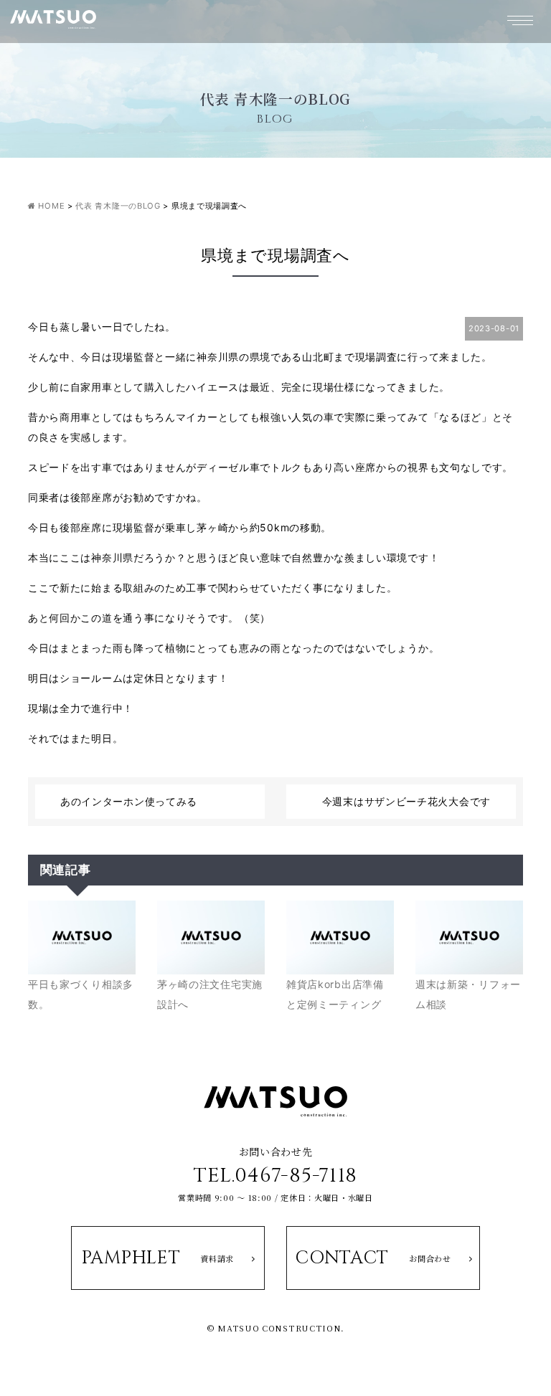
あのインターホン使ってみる (128, 801)
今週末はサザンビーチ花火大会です (406, 801)
